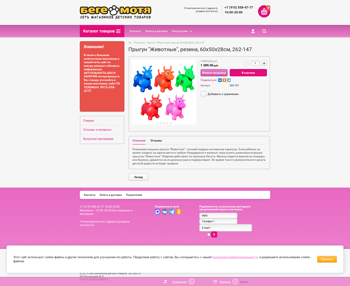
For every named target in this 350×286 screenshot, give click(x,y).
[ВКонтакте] (220, 80)
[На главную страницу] (115, 12)
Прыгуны (139, 42)
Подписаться (214, 234)
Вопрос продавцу (214, 72)
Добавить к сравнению (223, 94)
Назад (138, 177)
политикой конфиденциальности (235, 257)
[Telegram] (229, 80)
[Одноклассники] (224, 80)
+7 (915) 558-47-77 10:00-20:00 (100, 206)
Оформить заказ (264, 11)
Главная (130, 42)
